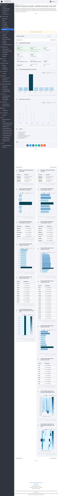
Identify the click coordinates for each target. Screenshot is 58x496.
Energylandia (5, 110)
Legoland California (6, 139)
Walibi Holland (5, 68)
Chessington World (6, 91)
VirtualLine (5, 22)
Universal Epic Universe (7, 133)
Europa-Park (21, 4)
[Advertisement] (36, 22)
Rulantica (4, 35)
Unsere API (5, 12)
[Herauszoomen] (49, 72)
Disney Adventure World (7, 50)
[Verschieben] (46, 72)
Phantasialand (5, 37)
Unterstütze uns (6, 14)
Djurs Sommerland (6, 105)
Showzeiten (5, 24)
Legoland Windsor (6, 89)
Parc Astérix (5, 52)
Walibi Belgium (5, 97)
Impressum (5, 147)
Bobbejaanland (5, 99)
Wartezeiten (5, 18)
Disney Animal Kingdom (7, 124)
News (4, 20)
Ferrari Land (5, 79)
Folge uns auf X (36, 483)
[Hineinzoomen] (48, 72)
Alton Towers (5, 86)
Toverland (5, 67)
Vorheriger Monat (19, 39)
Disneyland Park (6, 126)
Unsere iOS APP (6, 10)
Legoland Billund (6, 104)
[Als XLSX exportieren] (55, 72)
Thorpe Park (5, 87)
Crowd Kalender (6, 27)
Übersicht (4, 7)
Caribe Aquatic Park (6, 81)
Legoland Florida (6, 140)
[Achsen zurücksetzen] (53, 72)
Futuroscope (5, 54)
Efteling (4, 65)
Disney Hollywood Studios (7, 123)
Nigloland (4, 56)
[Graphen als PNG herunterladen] (42, 72)
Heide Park (5, 42)
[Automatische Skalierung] (51, 72)
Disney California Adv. (7, 128)
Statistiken (5, 29)
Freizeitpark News (6, 8)
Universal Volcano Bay (7, 135)
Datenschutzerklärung (7, 145)
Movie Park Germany (7, 39)
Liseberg (4, 73)
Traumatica (5, 33)
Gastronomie (5, 25)
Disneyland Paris (6, 49)
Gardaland (5, 60)
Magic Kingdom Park (7, 119)
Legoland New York (6, 137)
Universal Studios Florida (7, 130)
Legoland (4, 41)
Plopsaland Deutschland (7, 44)
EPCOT (4, 121)
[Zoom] (44, 72)
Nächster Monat (53, 39)
